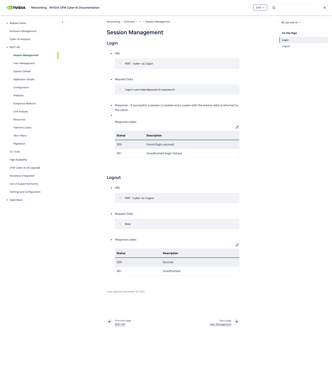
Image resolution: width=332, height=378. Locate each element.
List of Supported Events (24, 184)
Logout (286, 46)
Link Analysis (20, 111)
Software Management (23, 31)
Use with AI (291, 22)
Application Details (23, 79)
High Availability (18, 159)
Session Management (26, 55)
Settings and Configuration (25, 192)
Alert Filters (20, 135)
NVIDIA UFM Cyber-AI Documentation (74, 7)
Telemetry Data (22, 127)
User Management (24, 63)
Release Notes (18, 23)
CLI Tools (15, 151)
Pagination (19, 143)
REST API (15, 47)
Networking (39, 7)
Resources (19, 119)
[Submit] (274, 7)
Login (285, 40)
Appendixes (16, 200)
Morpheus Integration (22, 175)
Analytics (18, 95)
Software (129, 21)
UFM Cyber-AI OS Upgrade (25, 167)
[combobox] (294, 7)
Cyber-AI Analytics (20, 39)
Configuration (21, 87)
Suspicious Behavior (24, 103)
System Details (22, 71)
